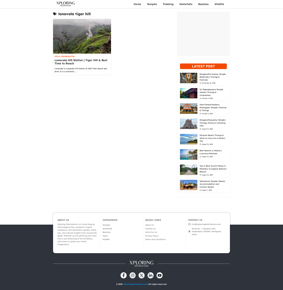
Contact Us (150, 228)
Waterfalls (185, 4)
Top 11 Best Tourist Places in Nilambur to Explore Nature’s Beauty (213, 169)
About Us (149, 225)
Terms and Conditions (155, 239)
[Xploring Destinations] (65, 4)
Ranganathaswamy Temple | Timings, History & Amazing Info (213, 123)
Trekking (168, 4)
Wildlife (219, 4)
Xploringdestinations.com (135, 284)
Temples (152, 4)
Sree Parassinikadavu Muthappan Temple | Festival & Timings (213, 107)
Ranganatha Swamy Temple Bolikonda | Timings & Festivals (213, 77)
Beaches (203, 4)
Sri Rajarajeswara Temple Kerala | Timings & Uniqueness (211, 92)
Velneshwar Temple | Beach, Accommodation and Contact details (212, 184)
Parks (105, 236)
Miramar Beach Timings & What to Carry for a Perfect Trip (212, 138)
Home (137, 4)
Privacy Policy (151, 236)
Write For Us (151, 232)
